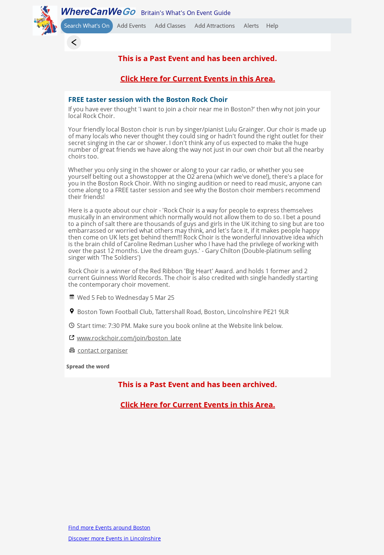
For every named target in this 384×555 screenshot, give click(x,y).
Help (272, 25)
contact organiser (103, 351)
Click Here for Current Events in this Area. (197, 78)
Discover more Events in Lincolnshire (114, 538)
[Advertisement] (197, 469)
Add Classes (171, 25)
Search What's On (87, 25)
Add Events (132, 25)
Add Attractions (215, 25)
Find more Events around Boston (109, 527)
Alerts (251, 25)
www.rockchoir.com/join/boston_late (129, 338)
